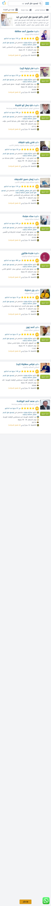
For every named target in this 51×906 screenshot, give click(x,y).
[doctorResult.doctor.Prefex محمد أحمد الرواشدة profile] (45, 405)
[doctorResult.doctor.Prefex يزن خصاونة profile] (45, 294)
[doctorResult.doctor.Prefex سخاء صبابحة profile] (45, 220)
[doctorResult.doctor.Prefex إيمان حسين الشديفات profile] (45, 183)
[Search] (26, 3)
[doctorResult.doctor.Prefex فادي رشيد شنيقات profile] (45, 146)
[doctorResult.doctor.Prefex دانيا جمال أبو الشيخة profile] (45, 109)
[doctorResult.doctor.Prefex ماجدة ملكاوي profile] (45, 257)
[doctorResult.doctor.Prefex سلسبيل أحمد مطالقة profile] (45, 35)
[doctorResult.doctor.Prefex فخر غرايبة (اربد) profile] (45, 72)
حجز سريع (45, 44)
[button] (25, 3)
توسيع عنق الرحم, (8, 42)
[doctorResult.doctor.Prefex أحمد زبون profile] (45, 331)
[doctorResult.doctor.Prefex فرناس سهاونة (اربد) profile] (45, 368)
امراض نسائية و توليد (29, 44)
